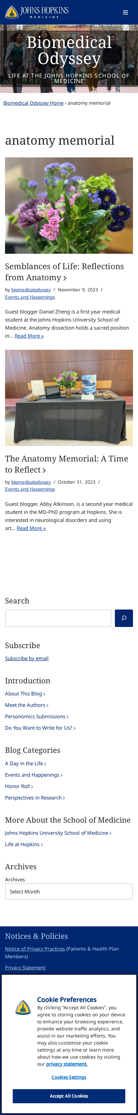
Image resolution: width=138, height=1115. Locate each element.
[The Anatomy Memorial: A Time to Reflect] (69, 398)
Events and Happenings (30, 297)
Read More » (29, 335)
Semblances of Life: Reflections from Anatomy (64, 271)
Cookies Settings (69, 1077)
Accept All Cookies (69, 1096)
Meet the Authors (25, 704)
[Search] (124, 618)
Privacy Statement (25, 967)
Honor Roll (17, 786)
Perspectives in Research (33, 797)
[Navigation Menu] (125, 12)
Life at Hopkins (22, 844)
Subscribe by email (27, 658)
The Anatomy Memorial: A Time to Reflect (66, 464)
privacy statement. (67, 1064)
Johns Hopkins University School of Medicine (56, 832)
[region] (69, 1044)
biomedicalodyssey (31, 290)
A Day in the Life (24, 763)
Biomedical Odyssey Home (33, 103)
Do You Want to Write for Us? (38, 727)
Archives (15, 879)
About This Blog (23, 693)
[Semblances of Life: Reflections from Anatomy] (69, 205)
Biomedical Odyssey (69, 50)
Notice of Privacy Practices (35, 949)
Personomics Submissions (35, 716)
